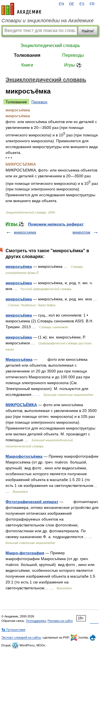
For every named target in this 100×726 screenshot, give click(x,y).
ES (81, 4)
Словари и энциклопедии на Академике (47, 20)
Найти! (88, 31)
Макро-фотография (25, 553)
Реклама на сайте (60, 620)
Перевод (39, 102)
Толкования (27, 55)
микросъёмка (19, 266)
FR (92, 4)
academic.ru (21, 9)
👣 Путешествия (13, 629)
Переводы (73, 55)
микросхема (25, 232)
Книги (27, 65)
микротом (81, 232)
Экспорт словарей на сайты (21, 637)
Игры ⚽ (73, 65)
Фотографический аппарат (32, 501)
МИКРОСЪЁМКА (21, 405)
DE (71, 4)
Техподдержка (36, 620)
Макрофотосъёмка (24, 456)
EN (61, 4)
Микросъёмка (19, 359)
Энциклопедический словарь (50, 45)
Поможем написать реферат (56, 224)
